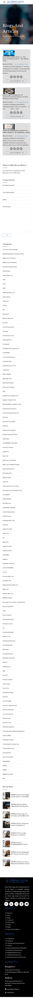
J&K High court (7, 503)
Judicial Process (7, 516)
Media (9, 927)
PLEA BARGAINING (8, 632)
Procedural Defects (8, 654)
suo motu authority (8, 714)
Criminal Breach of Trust (9, 365)
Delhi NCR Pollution (8, 383)
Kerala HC (5, 524)
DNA (4, 391)
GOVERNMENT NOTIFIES (10, 443)
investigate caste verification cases (12, 490)
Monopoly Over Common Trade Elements (14, 602)
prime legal (6, 649)
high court (5, 456)
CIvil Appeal (6, 344)
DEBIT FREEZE (7, 374)
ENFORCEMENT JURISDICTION (12, 404)
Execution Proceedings (9, 421)
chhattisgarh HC (7, 340)
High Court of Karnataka (9, 460)
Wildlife (5, 770)
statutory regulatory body (10, 705)
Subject (5, 199)
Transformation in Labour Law (11, 744)
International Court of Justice (11, 486)
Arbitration (6, 301)
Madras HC (6, 589)
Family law (5, 426)
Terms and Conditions (13, 929)
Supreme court (7, 718)
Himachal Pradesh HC (8, 469)
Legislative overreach (8, 563)
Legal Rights (6, 555)
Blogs (8, 917)
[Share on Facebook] (11, 77)
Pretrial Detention (8, 645)
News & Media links (8, 606)
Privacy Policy (11, 922)
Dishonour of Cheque (8, 387)
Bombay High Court (8, 318)
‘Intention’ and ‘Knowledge (10, 249)
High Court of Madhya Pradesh (11, 464)
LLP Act (5, 572)
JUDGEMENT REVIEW (9, 507)
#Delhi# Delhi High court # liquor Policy (13, 254)
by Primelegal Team (21, 64)
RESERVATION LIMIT (9, 658)
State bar (5, 696)
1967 (4, 279)
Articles (5, 305)
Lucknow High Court (8, 576)
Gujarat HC (6, 451)
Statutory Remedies (8, 709)
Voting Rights (6, 761)
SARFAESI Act (7, 666)
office (4, 610)
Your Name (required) (8, 185)
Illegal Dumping (7, 477)
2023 (4, 288)
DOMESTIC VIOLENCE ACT (11, 395)
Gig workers (6, 439)
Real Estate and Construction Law (16, 957)
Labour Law (6, 533)
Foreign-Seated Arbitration (10, 434)
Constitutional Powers (9, 357)
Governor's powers (8, 447)
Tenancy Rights (7, 735)
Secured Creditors (8, 679)
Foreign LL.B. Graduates (9, 430)
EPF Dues (5, 417)
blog (4, 309)
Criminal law (6, 370)
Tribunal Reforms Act (8, 748)
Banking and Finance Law (14, 952)
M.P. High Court (7, 580)
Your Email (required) (8, 192)
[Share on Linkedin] (18, 77)
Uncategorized (7, 752)
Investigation (6, 494)
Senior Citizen (6, 684)
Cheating (5, 331)
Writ (4, 778)
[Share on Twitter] (14, 77)
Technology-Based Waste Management (13, 731)
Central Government (8, 327)
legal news (5, 542)
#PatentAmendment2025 (10, 267)
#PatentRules (6, 271)
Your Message (6, 206)
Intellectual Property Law (14, 955)
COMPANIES (6, 352)
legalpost (5, 559)
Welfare (5, 765)
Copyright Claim (7, 361)
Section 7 (5, 675)
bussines (5, 322)
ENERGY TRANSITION (9, 400)
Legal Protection (7, 550)
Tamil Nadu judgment (8, 727)
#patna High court (8, 275)
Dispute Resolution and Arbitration (16, 948)
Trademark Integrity (8, 739)
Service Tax (6, 688)
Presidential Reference (9, 641)
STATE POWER (7, 701)
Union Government (8, 757)
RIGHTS (5, 662)
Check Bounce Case (8, 335)
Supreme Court (7, 722)
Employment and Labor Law (14, 950)
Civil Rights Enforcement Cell (11, 348)
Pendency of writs (8, 623)
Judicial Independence (9, 512)
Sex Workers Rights (8, 692)
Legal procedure (7, 546)
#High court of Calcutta (9, 258)
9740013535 (10, 992)
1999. (4, 284)
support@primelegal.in (12, 989)
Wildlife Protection (8, 774)
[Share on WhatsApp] (21, 77)
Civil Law (9, 945)
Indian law (5, 481)
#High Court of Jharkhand (10, 262)
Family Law (10, 941)
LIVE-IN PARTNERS (8, 567)
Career (9, 924)
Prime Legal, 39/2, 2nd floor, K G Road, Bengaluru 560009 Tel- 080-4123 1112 (17, 972)
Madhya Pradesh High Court (10, 585)
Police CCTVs (6, 636)
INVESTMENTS (7, 499)
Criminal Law (10, 938)
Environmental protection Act (11, 413)
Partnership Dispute (8, 619)
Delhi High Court (7, 378)
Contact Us (10, 920)
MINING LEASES (7, 598)
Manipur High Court (8, 593)
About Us (9, 913)
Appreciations (6, 297)
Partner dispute (7, 615)
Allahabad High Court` (9, 292)
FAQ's (9, 915)
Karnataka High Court (9, 520)
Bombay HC (6, 314)
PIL (3, 628)
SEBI (4, 671)
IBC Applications (7, 473)
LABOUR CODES (7, 529)
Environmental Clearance (9, 408)
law (3, 537)
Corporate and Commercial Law (15, 943)
